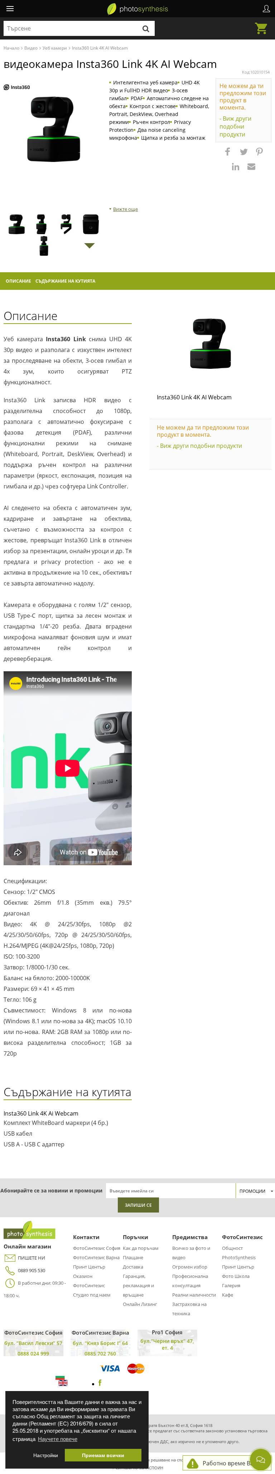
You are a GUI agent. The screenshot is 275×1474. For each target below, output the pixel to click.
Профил (266, 8)
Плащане (133, 1257)
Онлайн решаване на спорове (164, 1460)
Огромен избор (189, 1267)
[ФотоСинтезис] (137, 9)
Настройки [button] (45, 1455)
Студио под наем (92, 1295)
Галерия (231, 1285)
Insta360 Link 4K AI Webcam (194, 397)
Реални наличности (194, 1295)
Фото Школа (236, 1276)
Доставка (133, 1267)
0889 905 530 (31, 1270)
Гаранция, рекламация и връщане (138, 1285)
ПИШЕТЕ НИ (31, 1258)
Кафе (227, 1295)
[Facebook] (100, 1384)
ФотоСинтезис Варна (96, 1257)
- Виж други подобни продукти (235, 126)
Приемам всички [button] (103, 1455)
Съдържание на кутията (65, 281)
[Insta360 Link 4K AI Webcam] (210, 344)
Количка (263, 24)
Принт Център (89, 1267)
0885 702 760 (100, 1353)
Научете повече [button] (57, 1438)
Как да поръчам (141, 1248)
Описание (18, 281)
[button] (228, 155)
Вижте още (125, 209)
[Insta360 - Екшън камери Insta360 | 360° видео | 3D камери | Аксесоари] (17, 87)
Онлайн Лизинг (140, 1304)
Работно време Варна (233, 1463)
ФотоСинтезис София (96, 1248)
